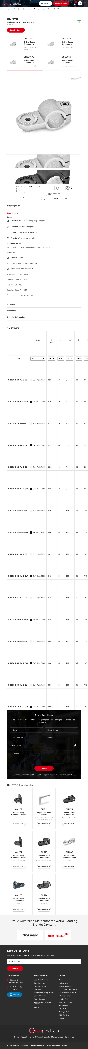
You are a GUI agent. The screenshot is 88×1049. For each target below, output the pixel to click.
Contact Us (69, 1037)
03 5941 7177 (45, 3)
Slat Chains (62, 1008)
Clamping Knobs (39, 983)
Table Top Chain (64, 1015)
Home (9, 9)
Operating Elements (41, 980)
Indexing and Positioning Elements (42, 1003)
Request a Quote (61, 3)
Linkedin (16, 994)
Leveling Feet (63, 999)
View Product (18, 824)
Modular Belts (63, 983)
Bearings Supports (65, 1002)
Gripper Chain (63, 1005)
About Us (24, 1037)
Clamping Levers (40, 986)
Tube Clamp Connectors (22, 9)
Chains (61, 980)
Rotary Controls (39, 999)
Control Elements (40, 996)
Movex (54, 1037)
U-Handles (37, 989)
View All (36, 1007)
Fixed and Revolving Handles (44, 992)
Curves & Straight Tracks (67, 992)
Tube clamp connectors (42, 9)
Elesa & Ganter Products (40, 1037)
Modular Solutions (65, 986)
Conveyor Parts (64, 1012)
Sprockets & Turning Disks (68, 989)
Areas (60, 1037)
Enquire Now (15, 30)
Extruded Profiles (65, 996)
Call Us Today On (16, 987)
